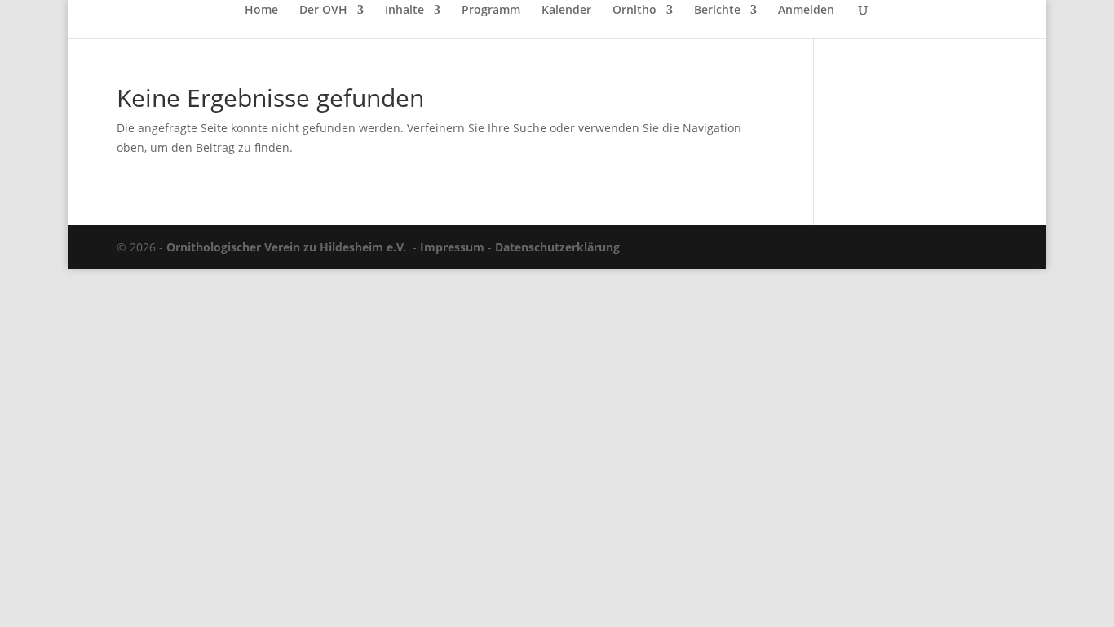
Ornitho (634, 10)
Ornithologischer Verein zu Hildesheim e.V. (286, 247)
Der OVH (323, 10)
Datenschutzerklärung (557, 247)
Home (261, 10)
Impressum (452, 247)
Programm (491, 10)
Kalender (566, 10)
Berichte (717, 10)
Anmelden (806, 10)
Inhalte (404, 10)
